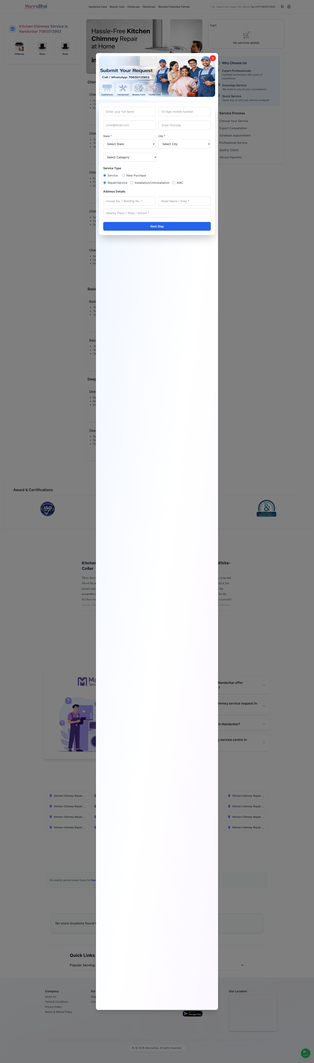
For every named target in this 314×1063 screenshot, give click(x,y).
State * (107, 136)
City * (161, 136)
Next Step (157, 226)
